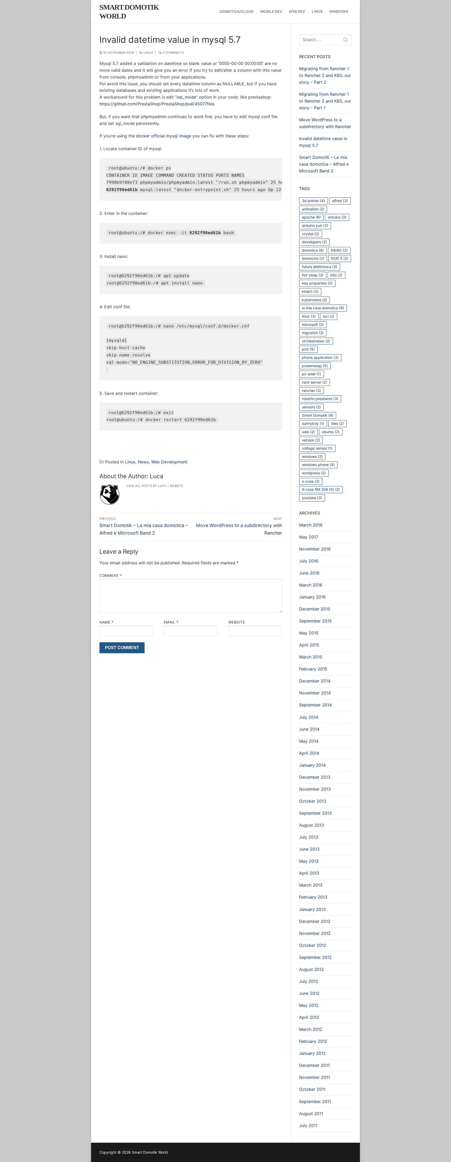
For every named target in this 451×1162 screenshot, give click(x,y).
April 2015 (309, 644)
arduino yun (315, 225)
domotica (313, 250)
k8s (336, 275)
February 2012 (313, 1041)
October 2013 (312, 801)
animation (313, 209)
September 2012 (315, 957)
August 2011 (311, 1113)
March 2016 (310, 585)
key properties (317, 283)
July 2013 (308, 837)
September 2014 (315, 704)
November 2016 (315, 549)
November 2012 (315, 933)
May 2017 (308, 537)
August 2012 (311, 969)
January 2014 (312, 765)
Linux (148, 53)
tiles (337, 423)
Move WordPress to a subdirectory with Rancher (325, 123)
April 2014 (309, 753)
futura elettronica (319, 266)
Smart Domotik (317, 415)
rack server (314, 382)
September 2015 (315, 621)
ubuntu (331, 431)
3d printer (313, 200)
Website (176, 486)
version (311, 440)
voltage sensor (317, 448)
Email (171, 622)
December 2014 (314, 680)
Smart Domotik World (129, 11)
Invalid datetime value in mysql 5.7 (323, 142)
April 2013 (309, 873)
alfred (340, 200)
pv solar (311, 374)
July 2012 (308, 981)
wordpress (314, 473)
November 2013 (315, 789)
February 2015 (313, 668)
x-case (310, 481)
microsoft (313, 324)
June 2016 (309, 573)
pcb (308, 349)
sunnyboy (313, 423)
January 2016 (312, 597)
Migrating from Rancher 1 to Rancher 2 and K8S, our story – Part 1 (325, 101)
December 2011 (314, 1065)
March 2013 (310, 885)
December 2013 (314, 777)
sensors (311, 407)
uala (308, 431)
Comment (110, 575)
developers (314, 242)
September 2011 (315, 1101)
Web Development (169, 461)
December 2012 (314, 921)
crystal (310, 234)
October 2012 (312, 945)
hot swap (312, 275)
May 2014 (308, 741)
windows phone (318, 464)
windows (312, 456)
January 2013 (312, 909)
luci (328, 316)
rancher (311, 390)
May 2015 (308, 633)
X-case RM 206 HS (321, 489)
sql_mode (186, 97)
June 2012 (309, 993)
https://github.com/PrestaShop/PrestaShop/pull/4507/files (157, 103)
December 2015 (314, 609)
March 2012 (310, 1029)
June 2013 (309, 849)
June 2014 (309, 729)
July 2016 (308, 561)
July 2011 (308, 1125)
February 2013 (313, 897)
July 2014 (308, 717)
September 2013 (315, 813)
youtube (312, 497)
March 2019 (310, 525)
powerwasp (315, 366)
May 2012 (308, 1005)
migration (313, 332)
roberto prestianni (320, 398)
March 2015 (310, 656)
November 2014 (315, 692)
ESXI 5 (339, 258)
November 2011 (314, 1077)
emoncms (313, 258)
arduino (337, 217)
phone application (320, 357)
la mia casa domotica (323, 308)
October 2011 (312, 1089)
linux (309, 316)
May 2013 (308, 861)
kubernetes (314, 300)
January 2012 (312, 1053)
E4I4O (339, 250)
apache (311, 217)
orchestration (316, 341)
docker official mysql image (163, 135)
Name (106, 622)
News (143, 461)
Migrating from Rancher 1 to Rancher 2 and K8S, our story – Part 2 (325, 75)
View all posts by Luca (146, 486)
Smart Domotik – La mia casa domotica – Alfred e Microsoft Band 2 (324, 164)
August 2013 (311, 825)
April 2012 (309, 1017)
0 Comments (173, 53)
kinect (310, 291)
